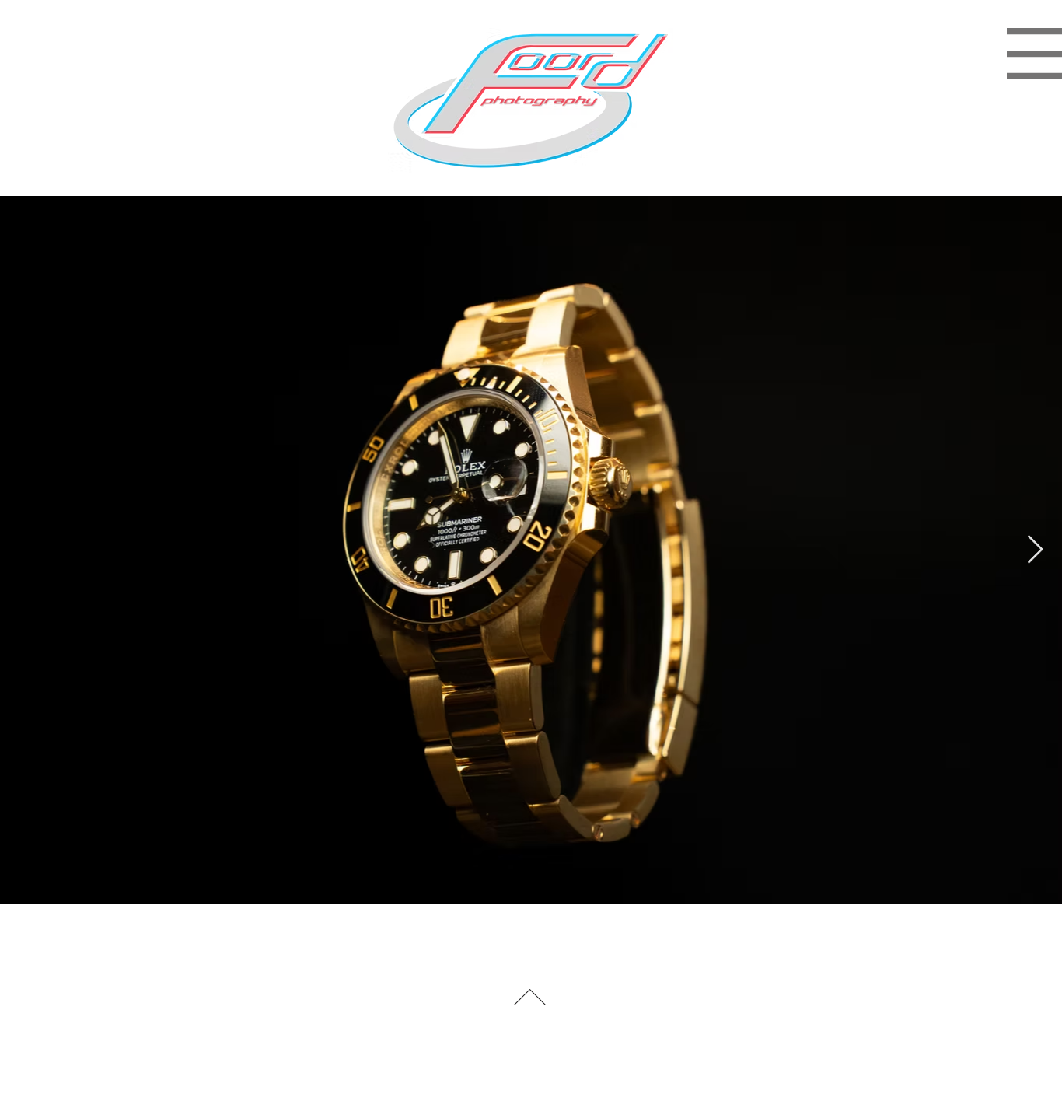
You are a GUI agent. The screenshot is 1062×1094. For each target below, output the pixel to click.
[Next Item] (1035, 550)
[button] (530, 100)
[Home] (522, 938)
